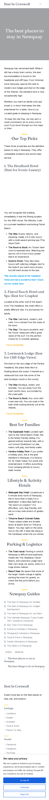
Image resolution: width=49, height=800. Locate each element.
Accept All (24, 780)
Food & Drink (12, 726)
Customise (24, 787)
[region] (24, 777)
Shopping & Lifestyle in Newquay (23, 633)
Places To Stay (13, 730)
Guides (8, 652)
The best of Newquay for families (23, 602)
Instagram (11, 748)
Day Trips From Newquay (20, 625)
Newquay (19, 652)
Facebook (11, 744)
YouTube (10, 753)
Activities (10, 721)
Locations (11, 713)
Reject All (24, 794)
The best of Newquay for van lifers (24, 613)
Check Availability (15, 345)
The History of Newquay (19, 645)
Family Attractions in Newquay (22, 641)
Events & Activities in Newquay (22, 629)
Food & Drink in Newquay (19, 637)
